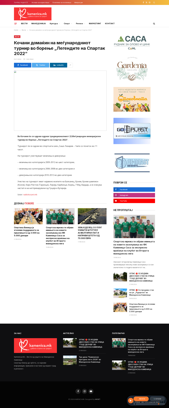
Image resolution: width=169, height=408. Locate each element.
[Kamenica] (32, 14)
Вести (17, 37)
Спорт (67, 23)
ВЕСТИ (24, 23)
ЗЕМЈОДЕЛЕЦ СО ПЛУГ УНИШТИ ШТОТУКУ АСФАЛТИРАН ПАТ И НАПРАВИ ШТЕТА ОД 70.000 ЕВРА (90, 232)
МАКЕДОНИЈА (38, 23)
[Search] (154, 23)
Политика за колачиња (61, 2)
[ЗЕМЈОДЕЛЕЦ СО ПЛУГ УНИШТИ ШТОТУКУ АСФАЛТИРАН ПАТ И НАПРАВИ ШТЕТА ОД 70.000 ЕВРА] (92, 216)
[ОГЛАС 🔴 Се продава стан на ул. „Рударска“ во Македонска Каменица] (120, 293)
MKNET (97, 399)
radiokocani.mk (30, 194)
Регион (79, 23)
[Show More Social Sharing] (70, 65)
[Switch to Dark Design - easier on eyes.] (154, 2)
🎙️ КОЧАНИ (157, 399)
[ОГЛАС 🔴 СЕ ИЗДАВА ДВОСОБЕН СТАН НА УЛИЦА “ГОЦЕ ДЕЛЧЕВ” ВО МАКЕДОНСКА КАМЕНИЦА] (120, 276)
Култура (54, 23)
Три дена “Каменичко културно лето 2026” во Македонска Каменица (90, 359)
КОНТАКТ (110, 23)
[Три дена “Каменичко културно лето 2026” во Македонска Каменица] (70, 360)
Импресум (78, 2)
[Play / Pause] (130, 400)
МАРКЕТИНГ (95, 23)
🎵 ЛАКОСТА (141, 399)
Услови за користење (40, 2)
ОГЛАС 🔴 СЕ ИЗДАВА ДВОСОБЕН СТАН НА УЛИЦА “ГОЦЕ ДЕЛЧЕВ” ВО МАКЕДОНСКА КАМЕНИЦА (141, 277)
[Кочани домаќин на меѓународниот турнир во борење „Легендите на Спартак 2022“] (60, 101)
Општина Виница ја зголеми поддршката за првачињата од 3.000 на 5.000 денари (26, 231)
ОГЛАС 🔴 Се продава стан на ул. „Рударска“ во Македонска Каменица (141, 292)
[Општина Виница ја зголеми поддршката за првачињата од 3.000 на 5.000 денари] (28, 216)
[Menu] (15, 23)
